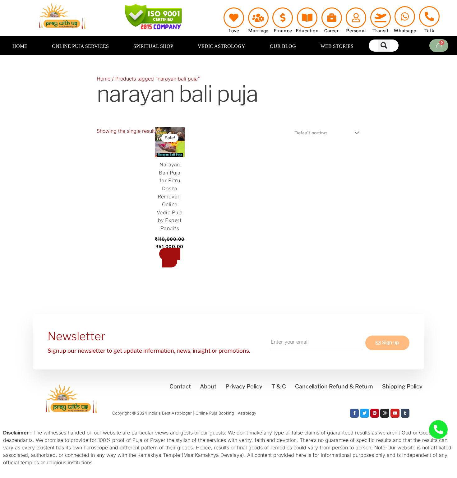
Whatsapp (405, 30)
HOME (19, 46)
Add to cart (171, 257)
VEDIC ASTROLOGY (221, 46)
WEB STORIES (337, 46)
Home (103, 79)
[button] (384, 45)
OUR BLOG (283, 46)
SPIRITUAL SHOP (153, 46)
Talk (429, 30)
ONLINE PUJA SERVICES (80, 46)
